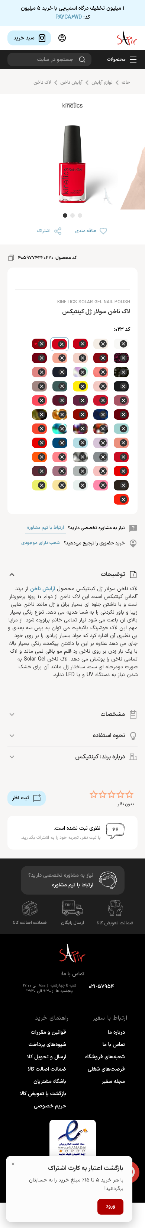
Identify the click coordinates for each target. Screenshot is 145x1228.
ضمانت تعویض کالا (115, 923)
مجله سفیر (113, 1081)
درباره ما (116, 1032)
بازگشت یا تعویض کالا (43, 1094)
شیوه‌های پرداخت (47, 1045)
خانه (126, 82)
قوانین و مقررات (48, 1032)
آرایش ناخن (71, 82)
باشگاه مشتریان (49, 1081)
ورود (110, 1206)
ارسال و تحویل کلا (46, 1057)
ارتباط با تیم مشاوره (45, 527)
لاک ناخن (42, 82)
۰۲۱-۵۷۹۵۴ (101, 987)
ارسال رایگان (72, 923)
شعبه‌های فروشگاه (105, 1057)
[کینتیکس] (72, 106)
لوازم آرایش (102, 82)
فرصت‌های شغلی (106, 1069)
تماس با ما (114, 1045)
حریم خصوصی (50, 1106)
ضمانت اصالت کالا (30, 923)
